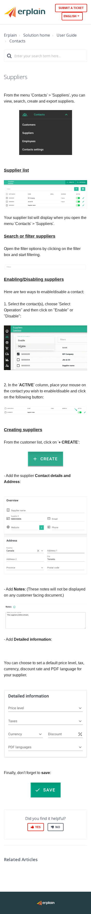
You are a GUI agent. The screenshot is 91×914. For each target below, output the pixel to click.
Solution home (36, 35)
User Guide (67, 35)
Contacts (17, 41)
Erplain (10, 35)
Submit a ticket (71, 8)
